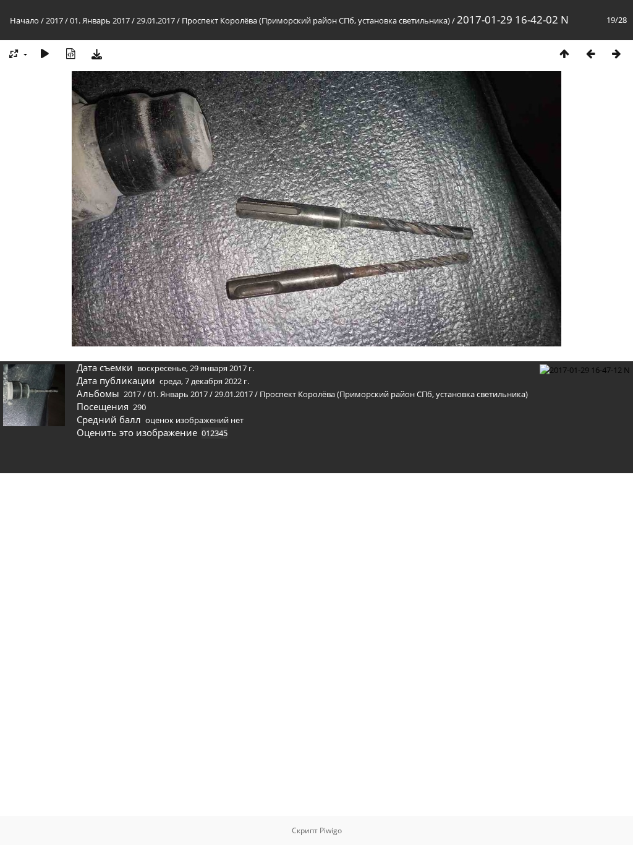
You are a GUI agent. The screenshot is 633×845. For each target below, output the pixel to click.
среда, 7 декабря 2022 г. (204, 381)
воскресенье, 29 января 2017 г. (195, 368)
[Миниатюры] (564, 53)
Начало (24, 20)
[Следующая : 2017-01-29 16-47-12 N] (616, 53)
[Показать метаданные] (70, 53)
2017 (54, 20)
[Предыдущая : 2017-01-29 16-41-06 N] (590, 53)
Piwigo (331, 830)
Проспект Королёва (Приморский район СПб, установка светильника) (316, 20)
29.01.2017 (156, 20)
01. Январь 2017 (100, 20)
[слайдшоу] (44, 53)
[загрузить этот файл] (96, 53)
